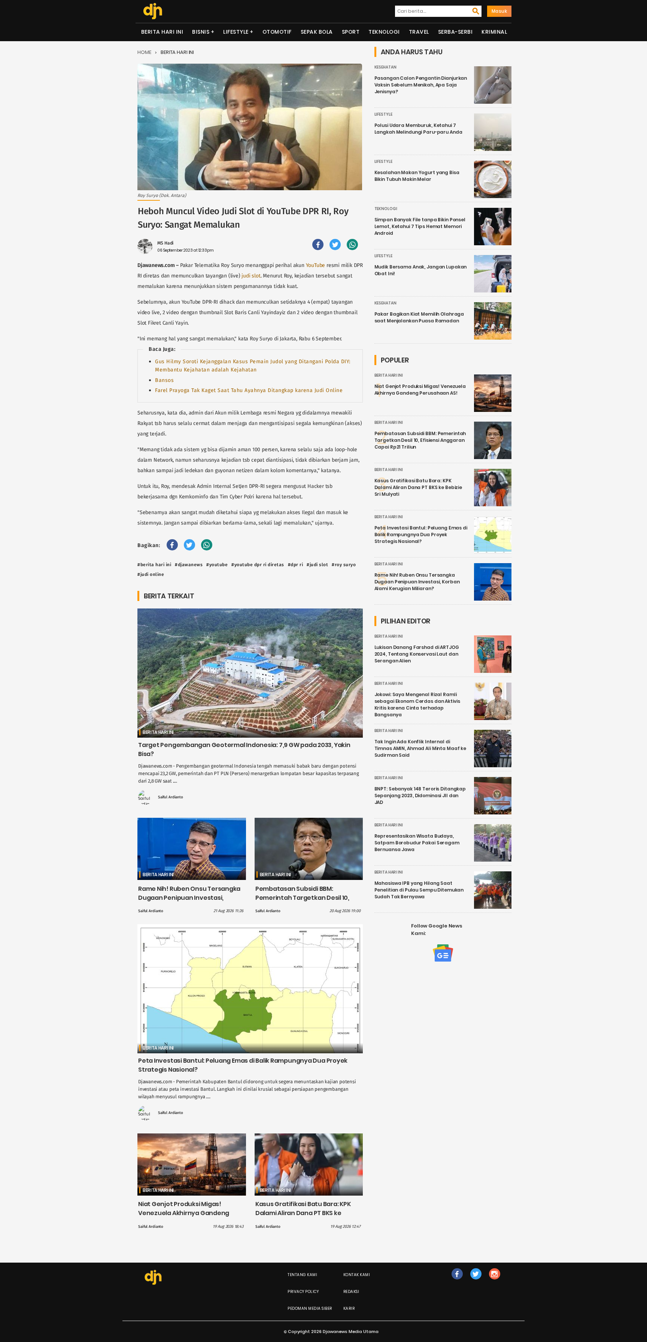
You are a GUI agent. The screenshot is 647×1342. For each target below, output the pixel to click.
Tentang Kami (302, 1275)
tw (475, 1281)
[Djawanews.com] (153, 11)
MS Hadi (165, 243)
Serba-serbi (455, 32)
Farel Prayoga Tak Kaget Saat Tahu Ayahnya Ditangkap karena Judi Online (249, 390)
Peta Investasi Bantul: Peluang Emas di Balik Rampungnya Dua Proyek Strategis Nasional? (420, 534)
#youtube (217, 564)
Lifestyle (236, 32)
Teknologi (384, 32)
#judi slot (317, 564)
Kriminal (494, 32)
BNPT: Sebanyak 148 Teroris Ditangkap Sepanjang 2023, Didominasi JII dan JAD (420, 795)
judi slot (251, 276)
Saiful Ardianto (170, 797)
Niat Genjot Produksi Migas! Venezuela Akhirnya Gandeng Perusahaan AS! (183, 1213)
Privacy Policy (303, 1291)
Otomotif (277, 32)
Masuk (499, 11)
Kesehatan (385, 67)
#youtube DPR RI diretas (257, 564)
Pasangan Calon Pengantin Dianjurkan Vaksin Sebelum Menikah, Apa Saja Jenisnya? (420, 85)
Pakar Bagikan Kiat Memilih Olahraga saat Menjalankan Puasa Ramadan (419, 317)
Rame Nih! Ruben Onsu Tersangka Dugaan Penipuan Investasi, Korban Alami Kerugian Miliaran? (189, 897)
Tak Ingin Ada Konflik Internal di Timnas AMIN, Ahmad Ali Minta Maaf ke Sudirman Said (420, 748)
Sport (351, 32)
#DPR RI (295, 564)
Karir (349, 1308)
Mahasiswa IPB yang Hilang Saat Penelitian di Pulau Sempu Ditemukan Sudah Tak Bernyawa (419, 890)
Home (144, 52)
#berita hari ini (154, 564)
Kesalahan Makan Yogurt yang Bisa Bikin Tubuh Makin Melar (416, 175)
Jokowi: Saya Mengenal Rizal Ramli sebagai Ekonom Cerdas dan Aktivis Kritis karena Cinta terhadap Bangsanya (417, 704)
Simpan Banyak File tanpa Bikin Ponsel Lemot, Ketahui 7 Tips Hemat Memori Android (419, 226)
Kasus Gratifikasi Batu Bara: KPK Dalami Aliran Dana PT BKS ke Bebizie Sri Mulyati (303, 1213)
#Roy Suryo (344, 564)
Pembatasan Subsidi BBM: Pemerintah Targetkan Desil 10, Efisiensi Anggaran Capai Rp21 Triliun (302, 902)
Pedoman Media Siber (310, 1308)
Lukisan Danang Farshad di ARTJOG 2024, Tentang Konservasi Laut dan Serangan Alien (416, 654)
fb (457, 1281)
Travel (419, 32)
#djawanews (189, 564)
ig (494, 1281)
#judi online (150, 574)
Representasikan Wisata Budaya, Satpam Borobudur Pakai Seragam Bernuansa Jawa (416, 843)
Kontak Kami (356, 1275)
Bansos (164, 380)
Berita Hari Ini (162, 32)
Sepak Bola (317, 32)
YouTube (315, 265)
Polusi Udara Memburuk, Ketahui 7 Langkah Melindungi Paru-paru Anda (418, 128)
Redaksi (351, 1291)
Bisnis (200, 32)
